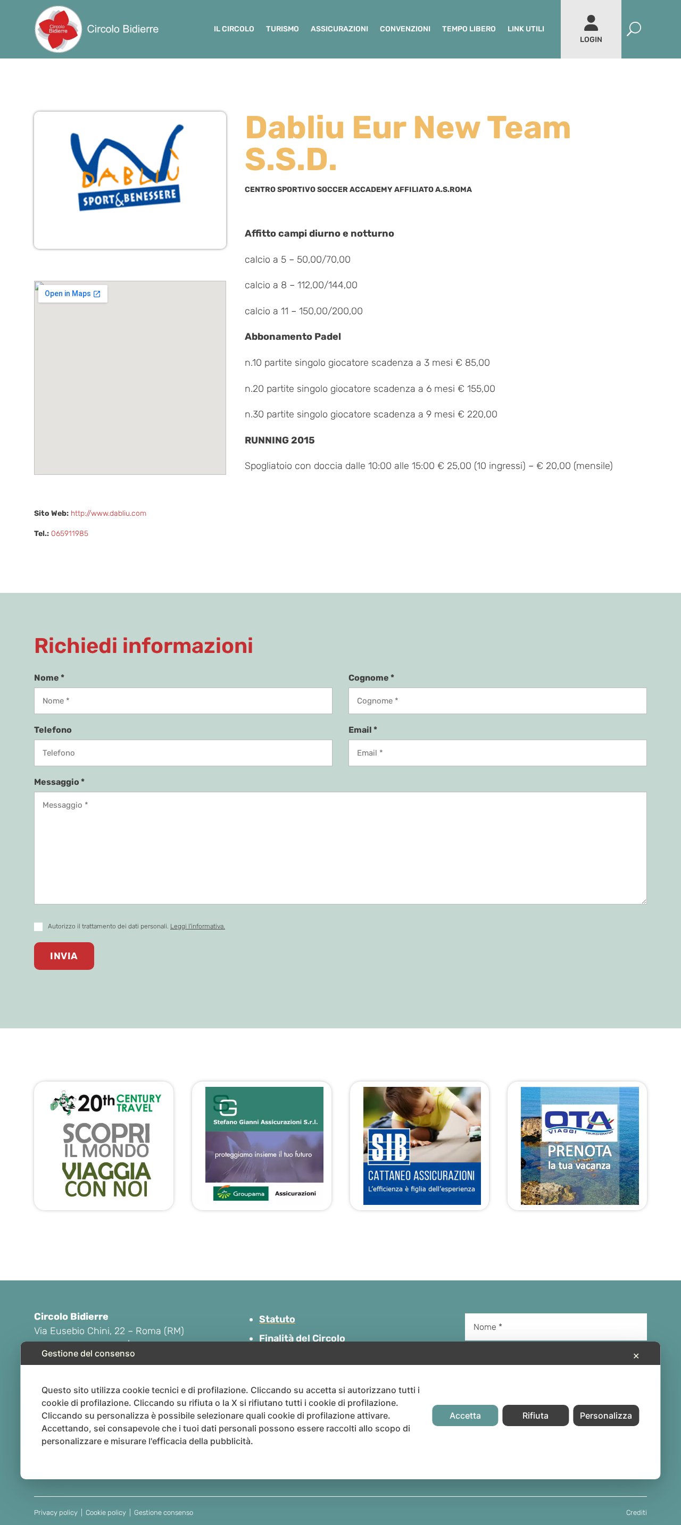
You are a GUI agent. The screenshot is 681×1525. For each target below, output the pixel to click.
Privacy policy (56, 1512)
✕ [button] (636, 1356)
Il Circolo (234, 28)
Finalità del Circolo (302, 1338)
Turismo (282, 28)
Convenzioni (405, 28)
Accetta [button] (465, 1415)
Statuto (277, 1319)
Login (591, 39)
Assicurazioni (339, 28)
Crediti (636, 1512)
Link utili (526, 28)
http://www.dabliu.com (108, 513)
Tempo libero (469, 28)
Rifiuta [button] (535, 1415)
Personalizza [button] (606, 1415)
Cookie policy (106, 1512)
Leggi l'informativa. (197, 926)
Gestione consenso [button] (163, 1512)
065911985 (69, 533)
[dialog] (340, 1410)
